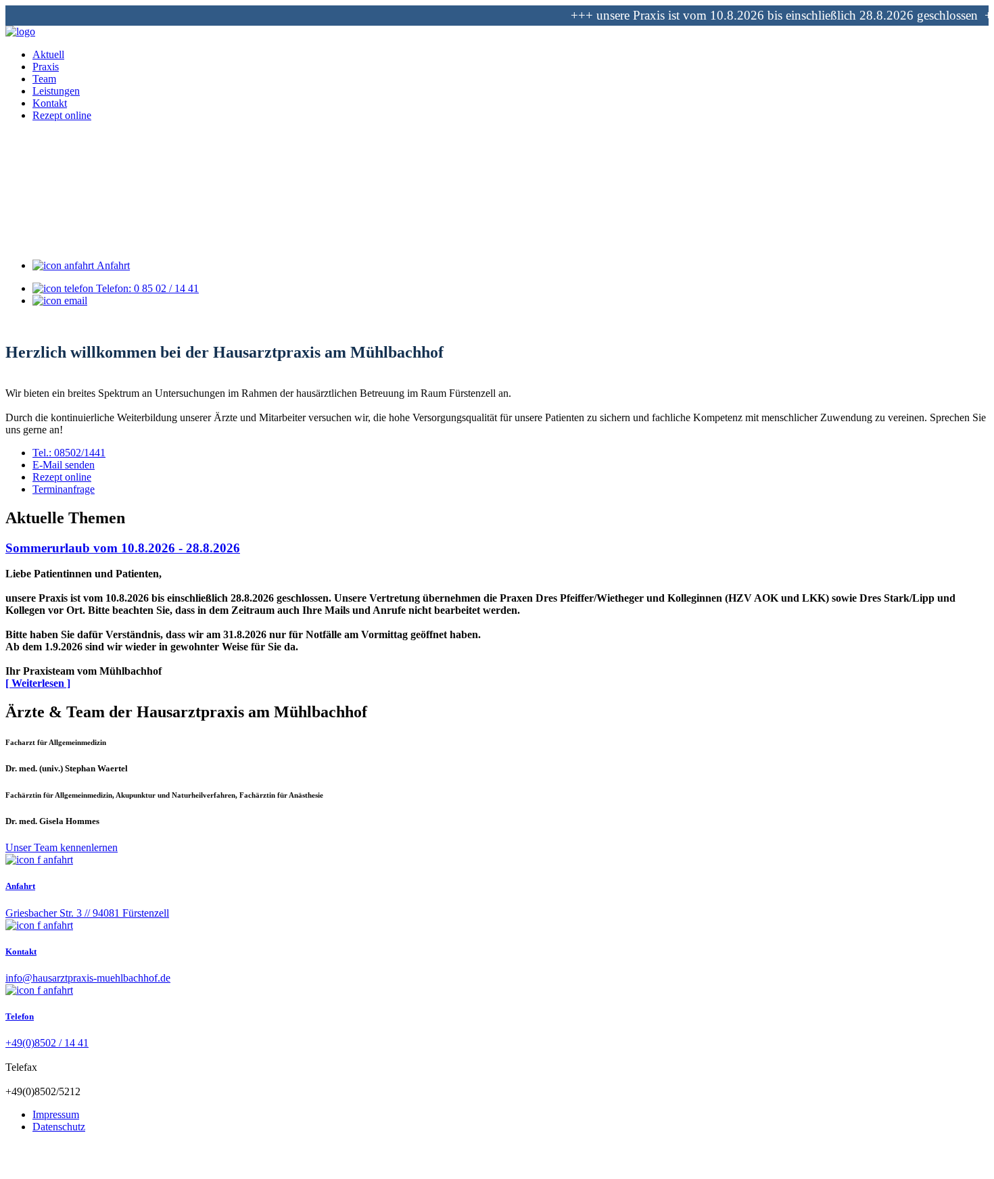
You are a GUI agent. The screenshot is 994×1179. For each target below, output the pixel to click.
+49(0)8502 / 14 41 (47, 1043)
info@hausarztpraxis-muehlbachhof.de (87, 978)
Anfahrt (112, 265)
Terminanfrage (63, 489)
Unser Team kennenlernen (61, 847)
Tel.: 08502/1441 (68, 452)
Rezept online (61, 477)
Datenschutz (58, 1126)
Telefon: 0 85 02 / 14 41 (146, 288)
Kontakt (21, 951)
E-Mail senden (63, 465)
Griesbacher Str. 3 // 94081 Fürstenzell (87, 913)
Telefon (19, 1016)
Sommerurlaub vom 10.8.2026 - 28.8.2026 (122, 548)
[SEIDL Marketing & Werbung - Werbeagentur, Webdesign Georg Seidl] (18, 1167)
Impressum (55, 1114)
